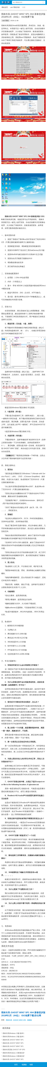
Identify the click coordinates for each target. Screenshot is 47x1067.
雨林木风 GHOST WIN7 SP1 (13, 1040)
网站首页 (5, 7)
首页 (16, 1064)
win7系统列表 (15, 7)
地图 (31, 1064)
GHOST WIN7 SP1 (19, 1020)
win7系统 (5, 20)
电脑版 (24, 1064)
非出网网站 (6, 2)
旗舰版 (29, 1020)
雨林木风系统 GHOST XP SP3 (14, 1049)
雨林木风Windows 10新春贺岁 (13, 1053)
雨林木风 (9, 1020)
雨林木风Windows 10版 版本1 (13, 1033)
